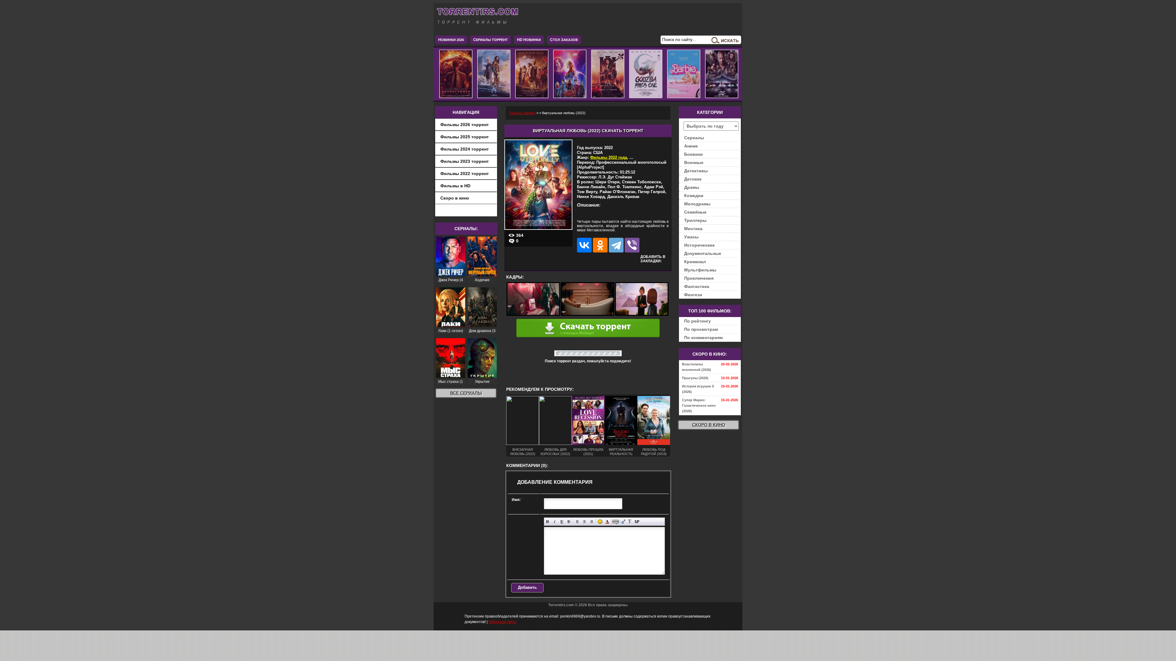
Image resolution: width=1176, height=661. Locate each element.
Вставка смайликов (600, 521)
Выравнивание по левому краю (577, 521)
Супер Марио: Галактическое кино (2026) (699, 405)
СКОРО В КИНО (708, 424)
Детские (693, 179)
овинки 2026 (451, 40)
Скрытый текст (615, 521)
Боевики (693, 154)
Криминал (695, 261)
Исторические (699, 245)
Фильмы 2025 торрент (464, 136)
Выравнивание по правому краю (591, 521)
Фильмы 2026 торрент (464, 124)
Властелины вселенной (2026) (696, 367)
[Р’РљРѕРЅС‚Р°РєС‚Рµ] (584, 245)
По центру (584, 521)
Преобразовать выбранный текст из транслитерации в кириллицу (629, 521)
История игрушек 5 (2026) (698, 389)
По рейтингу (697, 321)
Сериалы (694, 137)
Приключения (699, 278)
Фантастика (696, 286)
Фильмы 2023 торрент (464, 161)
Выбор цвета (607, 521)
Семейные (695, 212)
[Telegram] (616, 245)
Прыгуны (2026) (695, 378)
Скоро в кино (454, 198)
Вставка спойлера (636, 521)
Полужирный (547, 521)
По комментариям (703, 337)
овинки (529, 40)
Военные (693, 162)
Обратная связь (502, 622)
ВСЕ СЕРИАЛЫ (466, 392)
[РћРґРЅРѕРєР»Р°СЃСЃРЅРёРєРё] (600, 245)
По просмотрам (701, 329)
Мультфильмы (700, 269)
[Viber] (632, 245)
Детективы (696, 170)
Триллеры (695, 220)
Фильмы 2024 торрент (464, 149)
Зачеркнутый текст (568, 521)
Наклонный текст (554, 521)
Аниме (691, 146)
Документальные (702, 253)
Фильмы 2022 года (608, 157)
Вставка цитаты (622, 521)
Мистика (693, 228)
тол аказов (564, 40)
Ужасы (691, 236)
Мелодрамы (697, 203)
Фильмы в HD (455, 185)
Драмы (691, 187)
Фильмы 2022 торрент (464, 173)
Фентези (693, 294)
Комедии (693, 195)
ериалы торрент (490, 40)
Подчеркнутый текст (561, 521)
